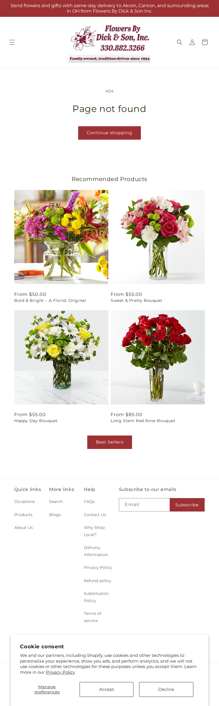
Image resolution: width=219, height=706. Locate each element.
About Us (23, 527)
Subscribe (187, 505)
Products (23, 514)
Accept (106, 689)
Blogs (55, 514)
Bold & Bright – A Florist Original (50, 300)
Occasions (24, 501)
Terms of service (92, 617)
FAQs (89, 501)
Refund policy (97, 580)
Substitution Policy (96, 597)
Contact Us (95, 514)
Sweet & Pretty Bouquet (136, 300)
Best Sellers (109, 442)
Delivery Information (96, 551)
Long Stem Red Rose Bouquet (143, 420)
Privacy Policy (60, 672)
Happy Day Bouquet (36, 420)
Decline (166, 689)
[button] (12, 42)
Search (56, 501)
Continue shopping (109, 132)
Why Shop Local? (94, 531)
